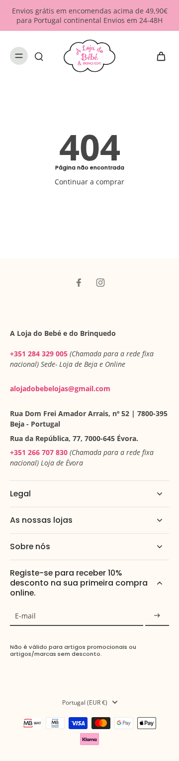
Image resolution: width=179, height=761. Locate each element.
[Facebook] (79, 283)
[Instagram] (100, 283)
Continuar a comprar (89, 181)
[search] (39, 56)
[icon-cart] (158, 56)
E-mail (25, 615)
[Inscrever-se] (157, 616)
